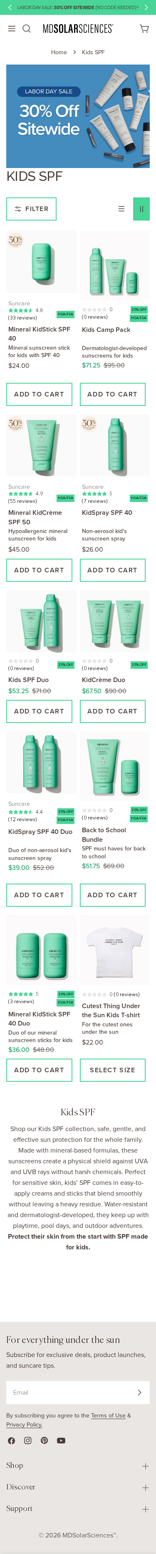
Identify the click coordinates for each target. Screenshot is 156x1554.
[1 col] (121, 209)
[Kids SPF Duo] (41, 621)
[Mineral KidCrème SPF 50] (41, 445)
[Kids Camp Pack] (115, 265)
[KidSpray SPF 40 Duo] (41, 762)
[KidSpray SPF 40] (115, 445)
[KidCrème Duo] (115, 621)
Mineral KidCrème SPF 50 (35, 517)
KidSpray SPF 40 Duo (40, 831)
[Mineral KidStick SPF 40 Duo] (41, 950)
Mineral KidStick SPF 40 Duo (39, 1018)
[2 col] (141, 209)
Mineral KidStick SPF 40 (39, 333)
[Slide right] (146, 7)
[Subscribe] (139, 1392)
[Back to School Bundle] (115, 766)
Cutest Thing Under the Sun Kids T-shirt (111, 1010)
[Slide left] (10, 7)
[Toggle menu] (11, 28)
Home (59, 52)
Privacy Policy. (24, 1424)
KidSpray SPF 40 (107, 512)
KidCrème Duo (103, 680)
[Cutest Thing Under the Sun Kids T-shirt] (115, 950)
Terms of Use (108, 1415)
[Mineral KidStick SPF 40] (41, 262)
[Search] (27, 29)
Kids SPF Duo (28, 680)
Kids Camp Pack (106, 329)
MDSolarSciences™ (89, 1535)
